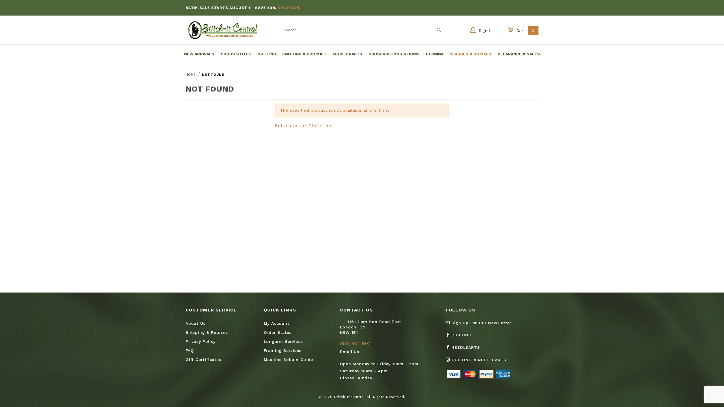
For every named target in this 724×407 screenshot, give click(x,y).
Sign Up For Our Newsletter (481, 323)
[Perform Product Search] (439, 30)
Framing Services (282, 350)
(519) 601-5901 (356, 343)
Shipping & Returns (207, 332)
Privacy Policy (201, 341)
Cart (525, 30)
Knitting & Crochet (304, 54)
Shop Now (289, 8)
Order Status (278, 332)
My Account (276, 323)
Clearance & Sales (518, 54)
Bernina (434, 54)
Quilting (266, 54)
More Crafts (347, 54)
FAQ (189, 350)
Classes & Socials (470, 54)
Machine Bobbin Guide (288, 359)
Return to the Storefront (304, 125)
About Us (195, 323)
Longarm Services (283, 341)
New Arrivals (199, 54)
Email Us (349, 351)
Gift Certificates (203, 359)
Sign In (485, 30)
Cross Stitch (236, 54)
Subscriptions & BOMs (394, 54)
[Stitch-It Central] (223, 29)
